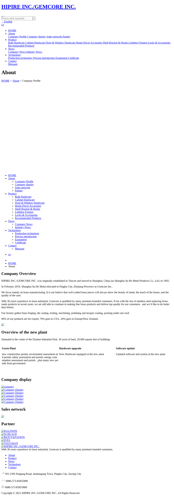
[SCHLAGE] (87, 434)
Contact (12, 61)
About (11, 33)
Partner (19, 190)
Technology (14, 54)
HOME (12, 30)
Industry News (23, 227)
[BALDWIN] (87, 431)
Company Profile (24, 181)
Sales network (22, 187)
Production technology (27, 233)
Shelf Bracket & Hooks (27, 209)
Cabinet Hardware (25, 199)
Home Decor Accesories (28, 205)
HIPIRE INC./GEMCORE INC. (38, 7)
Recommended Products (28, 218)
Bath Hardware (23, 196)
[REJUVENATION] (87, 437)
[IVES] (87, 440)
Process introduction (26, 236)
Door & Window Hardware (30, 202)
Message (19, 248)
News (11, 48)
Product (12, 39)
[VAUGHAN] (87, 443)
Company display (24, 184)
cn (2, 24)
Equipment (21, 239)
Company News (23, 224)
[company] (87, 386)
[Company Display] (87, 389)
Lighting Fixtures (24, 212)
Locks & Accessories (26, 215)
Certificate (20, 242)
